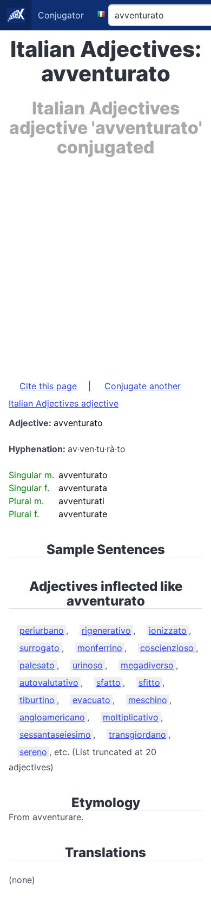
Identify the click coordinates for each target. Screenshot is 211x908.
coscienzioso (167, 647)
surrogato (39, 647)
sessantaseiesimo (55, 734)
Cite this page (48, 386)
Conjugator (61, 15)
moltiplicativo (131, 717)
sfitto (149, 682)
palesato (37, 665)
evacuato (91, 699)
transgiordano (137, 734)
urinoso (87, 665)
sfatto (108, 682)
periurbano (41, 630)
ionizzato (168, 630)
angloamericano (52, 717)
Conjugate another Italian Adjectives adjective (95, 395)
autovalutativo (48, 682)
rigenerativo (106, 630)
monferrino (99, 647)
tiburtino (37, 699)
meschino (147, 699)
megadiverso (147, 665)
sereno (33, 751)
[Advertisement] (105, 263)
